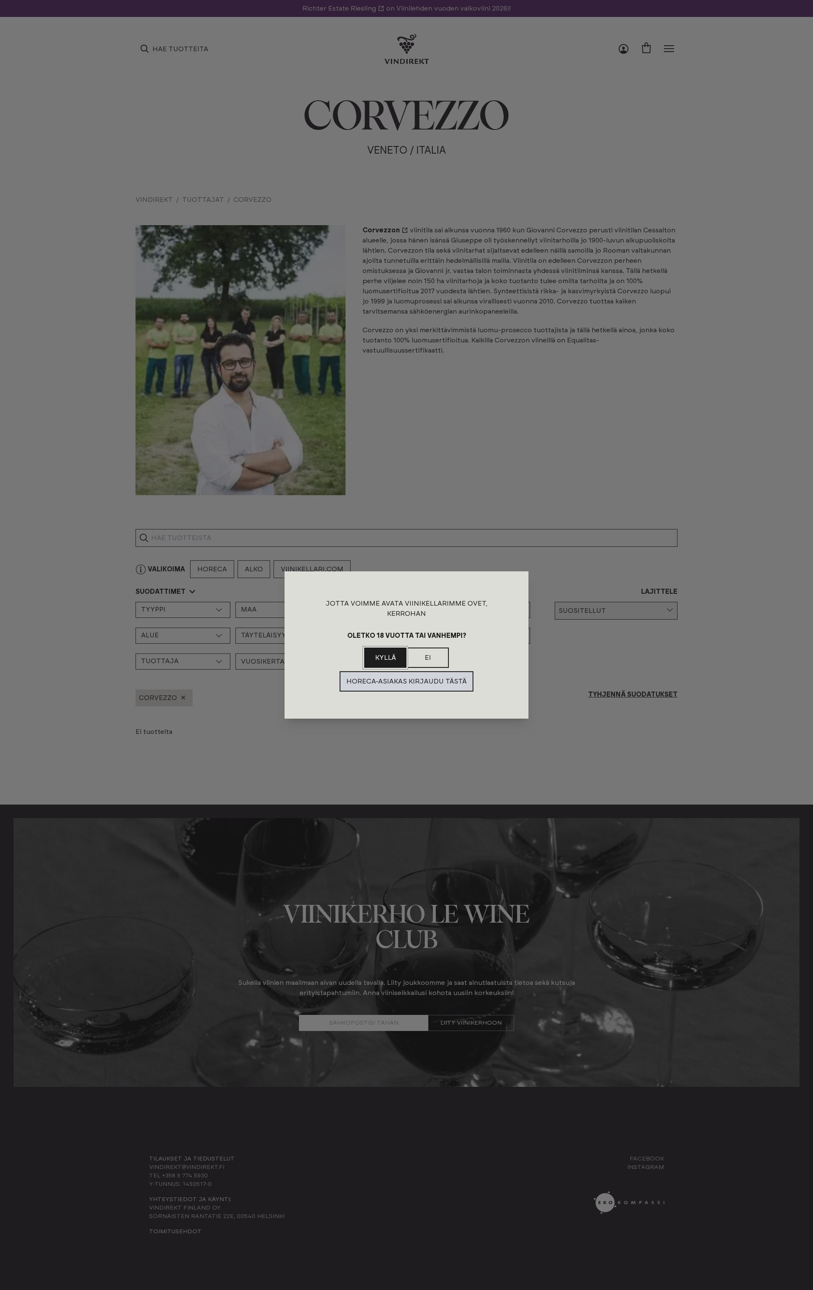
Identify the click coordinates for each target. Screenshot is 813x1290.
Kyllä (385, 657)
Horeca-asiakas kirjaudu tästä (406, 681)
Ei (428, 657)
